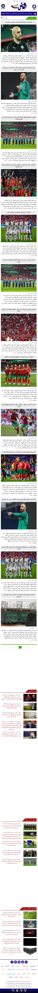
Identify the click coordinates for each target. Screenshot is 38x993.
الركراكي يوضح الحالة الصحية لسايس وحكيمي (18, 22)
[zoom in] (2, 17)
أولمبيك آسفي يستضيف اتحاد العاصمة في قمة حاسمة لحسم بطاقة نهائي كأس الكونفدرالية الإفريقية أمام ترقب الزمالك (11, 836)
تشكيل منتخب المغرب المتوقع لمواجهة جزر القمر (18, 357)
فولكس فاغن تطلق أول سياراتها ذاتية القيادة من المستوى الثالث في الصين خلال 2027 (11, 952)
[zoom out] (6, 17)
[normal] (4, 17)
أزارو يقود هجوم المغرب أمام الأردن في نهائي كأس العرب (18, 452)
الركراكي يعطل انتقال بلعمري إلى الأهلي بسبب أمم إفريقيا (19, 499)
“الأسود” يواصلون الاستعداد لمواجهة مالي (19, 212)
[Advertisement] (19, 670)
